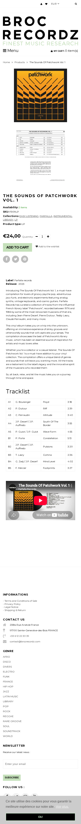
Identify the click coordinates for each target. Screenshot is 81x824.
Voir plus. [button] (62, 806)
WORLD (8, 736)
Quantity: (27, 236)
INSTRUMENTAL (62, 216)
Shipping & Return (15, 610)
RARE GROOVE (12, 721)
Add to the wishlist (48, 246)
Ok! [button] (40, 816)
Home (6, 62)
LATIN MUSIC (10, 696)
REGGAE (8, 716)
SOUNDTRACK (11, 731)
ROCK (6, 711)
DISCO (7, 661)
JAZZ (6, 691)
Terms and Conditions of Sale (21, 600)
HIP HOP (8, 686)
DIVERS (7, 666)
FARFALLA (46, 216)
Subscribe (12, 777)
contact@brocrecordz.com (25, 641)
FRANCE (8, 681)
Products (20, 62)
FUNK (6, 676)
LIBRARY (8, 219)
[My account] (41, 4)
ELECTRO (9, 671)
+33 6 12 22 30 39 (19, 635)
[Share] (6, 259)
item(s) (66, 51)
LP (16, 219)
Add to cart (17, 247)
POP (6, 706)
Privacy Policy (13, 603)
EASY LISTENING (29, 216)
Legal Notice (11, 606)
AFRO (6, 656)
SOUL (6, 726)
